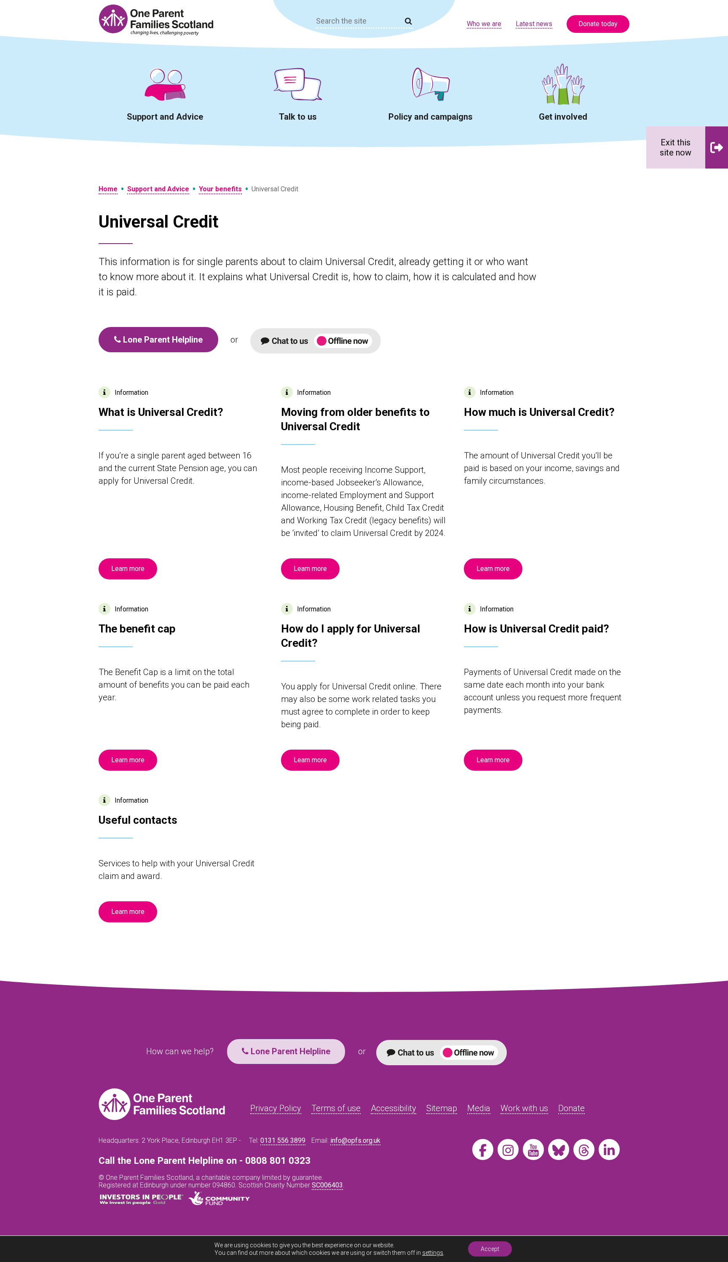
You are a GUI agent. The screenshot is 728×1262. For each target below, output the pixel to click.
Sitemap (441, 1108)
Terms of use (336, 1108)
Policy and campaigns (430, 117)
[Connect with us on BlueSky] (558, 1149)
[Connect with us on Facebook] (482, 1149)
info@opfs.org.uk (355, 1140)
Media (478, 1108)
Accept (490, 1249)
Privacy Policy (275, 1108)
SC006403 (327, 1185)
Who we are (484, 24)
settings (432, 1252)
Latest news (534, 24)
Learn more (128, 569)
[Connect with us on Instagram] (508, 1149)
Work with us (524, 1108)
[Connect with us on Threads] (584, 1149)
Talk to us (298, 117)
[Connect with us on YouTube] (533, 1149)
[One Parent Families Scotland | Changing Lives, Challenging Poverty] (161, 20)
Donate (571, 1108)
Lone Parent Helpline (162, 340)
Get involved (563, 117)
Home (108, 189)
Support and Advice (165, 117)
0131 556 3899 (282, 1140)
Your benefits (220, 189)
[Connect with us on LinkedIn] (609, 1149)
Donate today (598, 24)
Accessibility (393, 1108)
